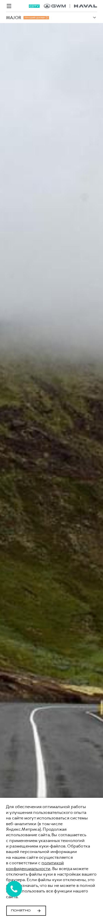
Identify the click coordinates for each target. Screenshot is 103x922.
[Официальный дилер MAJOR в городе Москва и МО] (70, 6)
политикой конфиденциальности (35, 865)
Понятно (21, 910)
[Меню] (9, 6)
